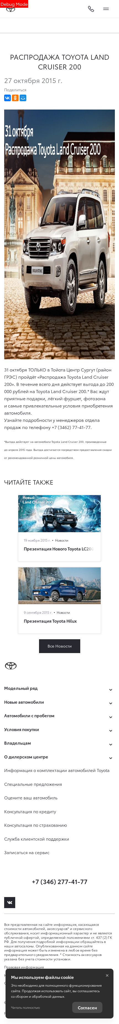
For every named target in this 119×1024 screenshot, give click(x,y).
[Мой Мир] (23, 98)
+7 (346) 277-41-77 (59, 881)
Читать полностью (25, 1007)
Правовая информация (24, 967)
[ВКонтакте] (7, 98)
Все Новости (60, 646)
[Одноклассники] (15, 98)
